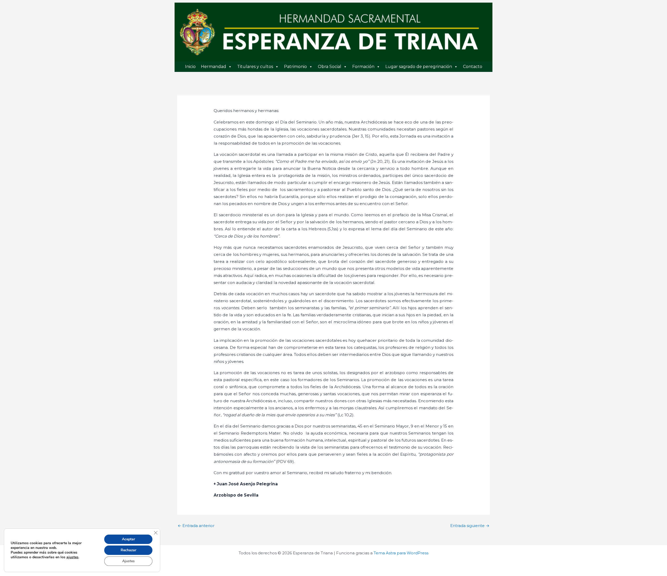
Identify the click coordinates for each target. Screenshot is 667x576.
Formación (363, 66)
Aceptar (128, 539)
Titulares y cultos (255, 66)
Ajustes (128, 561)
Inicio (190, 66)
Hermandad (213, 66)
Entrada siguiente (469, 526)
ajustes (72, 557)
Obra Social (329, 66)
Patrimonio (295, 66)
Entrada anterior (196, 526)
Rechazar (128, 550)
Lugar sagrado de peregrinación (418, 66)
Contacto (472, 66)
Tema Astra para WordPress (401, 552)
